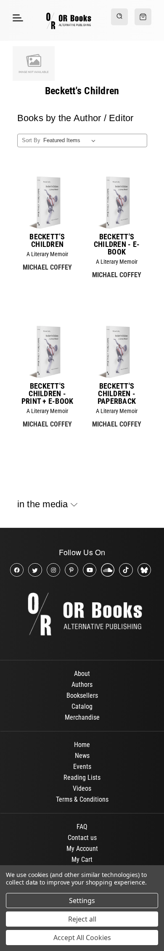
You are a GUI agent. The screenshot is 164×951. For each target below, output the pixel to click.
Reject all (82, 919)
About (82, 674)
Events (82, 767)
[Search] (119, 16)
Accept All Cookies (82, 937)
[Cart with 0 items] (143, 16)
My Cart (82, 860)
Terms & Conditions (82, 799)
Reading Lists (82, 777)
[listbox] (71, 140)
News (82, 756)
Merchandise (82, 717)
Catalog (82, 706)
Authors (82, 685)
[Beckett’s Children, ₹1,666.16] (47, 202)
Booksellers (82, 695)
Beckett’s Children (47, 240)
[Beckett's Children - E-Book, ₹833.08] (116, 202)
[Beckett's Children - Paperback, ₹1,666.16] (116, 352)
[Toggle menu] (16, 17)
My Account (82, 849)
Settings (82, 900)
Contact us (82, 838)
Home (82, 745)
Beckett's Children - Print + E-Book (47, 393)
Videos (82, 788)
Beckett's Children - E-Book (117, 244)
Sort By (31, 140)
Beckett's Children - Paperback (117, 393)
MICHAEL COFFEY (47, 267)
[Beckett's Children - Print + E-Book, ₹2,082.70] (47, 352)
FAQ (82, 827)
